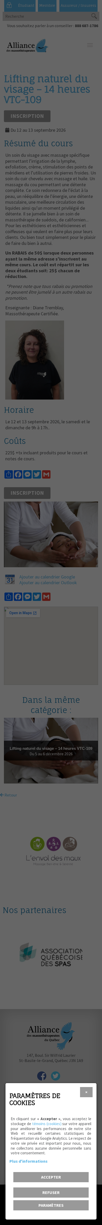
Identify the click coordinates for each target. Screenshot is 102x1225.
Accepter (51, 1177)
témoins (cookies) (46, 1123)
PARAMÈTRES (51, 1205)
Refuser (51, 1192)
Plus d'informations (28, 1161)
